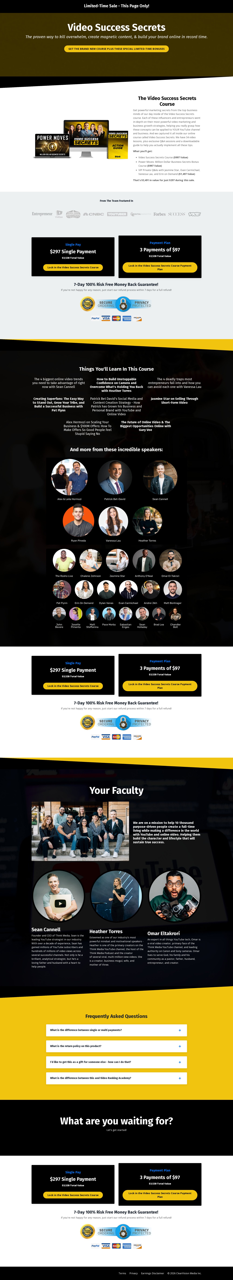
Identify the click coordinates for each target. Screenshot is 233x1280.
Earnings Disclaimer (152, 1273)
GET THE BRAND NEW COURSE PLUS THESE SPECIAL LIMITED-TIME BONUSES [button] (116, 48)
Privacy (133, 1273)
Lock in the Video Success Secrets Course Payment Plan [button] (160, 267)
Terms (122, 1273)
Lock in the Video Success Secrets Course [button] (73, 267)
